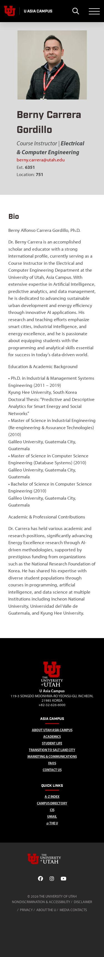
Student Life (52, 743)
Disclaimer (83, 902)
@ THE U (52, 823)
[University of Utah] (52, 859)
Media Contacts (73, 910)
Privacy (26, 910)
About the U (46, 910)
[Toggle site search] (76, 11)
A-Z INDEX (52, 797)
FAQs (52, 763)
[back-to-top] (97, 946)
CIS (52, 810)
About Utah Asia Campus (52, 730)
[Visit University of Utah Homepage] (9, 11)
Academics (52, 737)
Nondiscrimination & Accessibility (41, 902)
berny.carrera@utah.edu (41, 159)
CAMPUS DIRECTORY (52, 803)
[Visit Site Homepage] (52, 686)
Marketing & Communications (52, 756)
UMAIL (52, 816)
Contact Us (52, 770)
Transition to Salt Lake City (52, 750)
